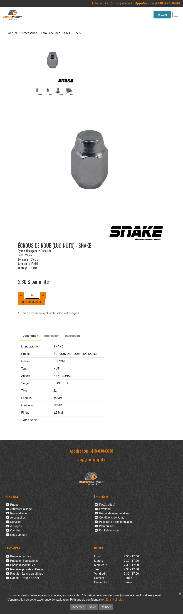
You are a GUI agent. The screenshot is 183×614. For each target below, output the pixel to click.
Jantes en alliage (20, 508)
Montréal (127, 3)
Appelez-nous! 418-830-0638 (157, 3)
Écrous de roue (50, 33)
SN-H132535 (72, 33)
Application (52, 335)
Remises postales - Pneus (26, 569)
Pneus (13, 504)
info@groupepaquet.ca (91, 459)
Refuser (106, 607)
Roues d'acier (18, 513)
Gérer (92, 607)
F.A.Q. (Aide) (106, 504)
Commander (33, 301)
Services (15, 521)
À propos (15, 526)
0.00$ (163, 14)
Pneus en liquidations (23, 560)
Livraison (104, 508)
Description (30, 335)
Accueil (13, 33)
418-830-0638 (102, 451)
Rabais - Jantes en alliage (26, 573)
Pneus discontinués (22, 565)
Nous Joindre (18, 534)
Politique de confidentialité (115, 521)
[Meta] (92, 3)
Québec (115, 3)
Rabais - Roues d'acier (24, 577)
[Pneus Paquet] (13, 15)
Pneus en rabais (20, 556)
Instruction (72, 335)
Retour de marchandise (113, 513)
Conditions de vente (111, 517)
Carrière (15, 530)
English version (108, 530)
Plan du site (106, 526)
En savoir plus (115, 599)
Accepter (78, 607)
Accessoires (29, 33)
